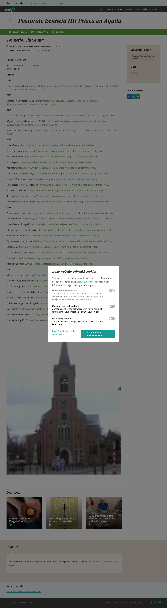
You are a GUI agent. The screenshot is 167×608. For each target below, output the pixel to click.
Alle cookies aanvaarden (95, 334)
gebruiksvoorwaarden (87, 281)
